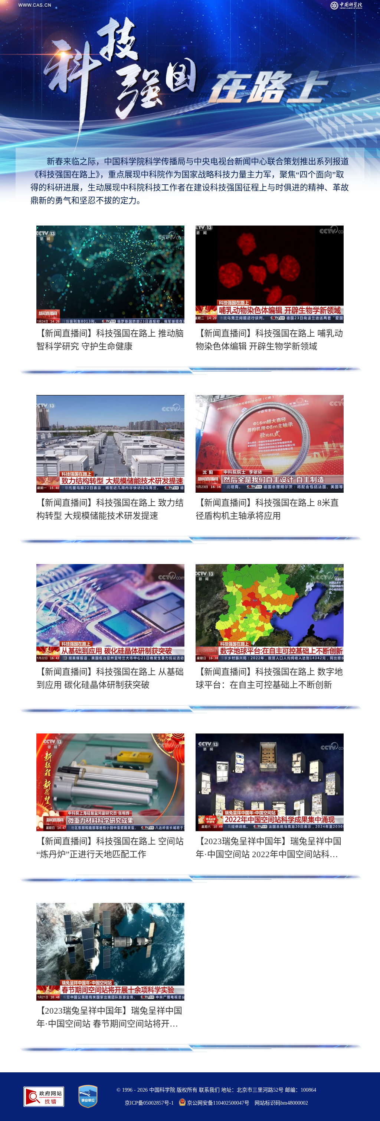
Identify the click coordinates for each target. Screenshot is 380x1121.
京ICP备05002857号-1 (149, 1103)
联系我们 (209, 1090)
